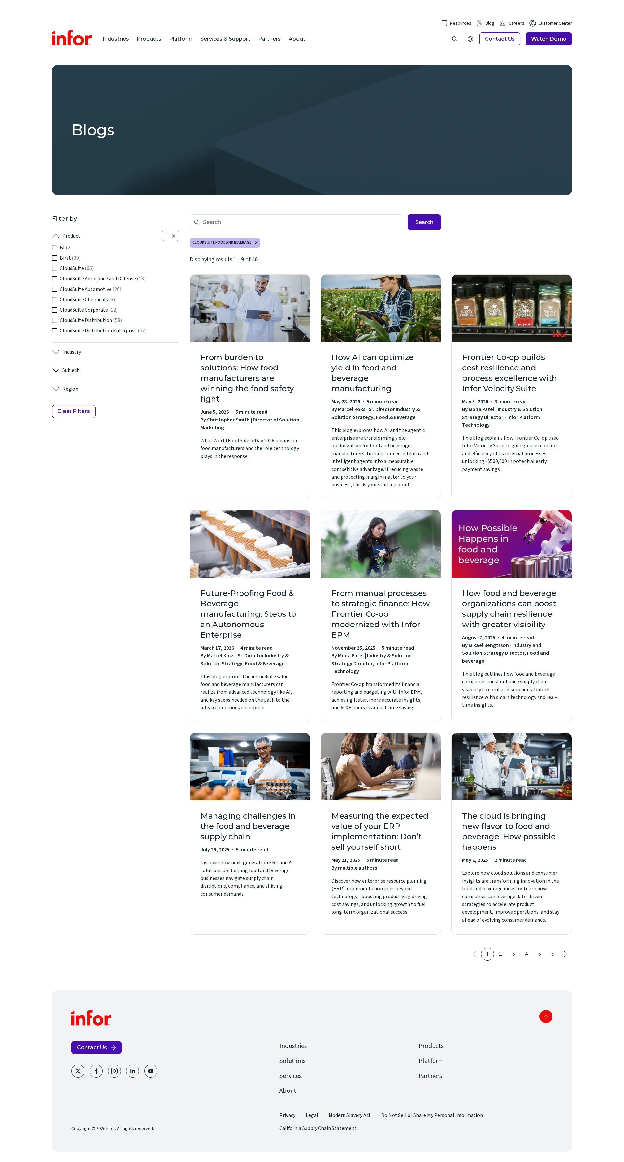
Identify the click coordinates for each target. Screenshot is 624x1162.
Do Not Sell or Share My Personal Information (432, 1115)
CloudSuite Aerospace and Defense (103, 278)
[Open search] (454, 38)
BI (66, 247)
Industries (116, 39)
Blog (490, 23)
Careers (516, 23)
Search (424, 222)
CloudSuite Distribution (91, 320)
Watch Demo (548, 39)
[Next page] (565, 954)
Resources (460, 23)
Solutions (293, 1060)
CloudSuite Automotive (90, 289)
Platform (181, 39)
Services (291, 1075)
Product (71, 235)
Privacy (287, 1115)
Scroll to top (546, 1016)
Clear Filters (74, 411)
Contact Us (500, 39)
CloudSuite (77, 268)
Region (70, 389)
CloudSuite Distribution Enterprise (103, 330)
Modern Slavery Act (350, 1115)
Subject (70, 370)
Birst (70, 258)
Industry (71, 351)
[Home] (72, 37)
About (297, 39)
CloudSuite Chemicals (87, 299)
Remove (256, 243)
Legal (312, 1115)
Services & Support (225, 39)
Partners (269, 39)
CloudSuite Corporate (89, 310)
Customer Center (555, 23)
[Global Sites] (470, 38)
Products (149, 39)
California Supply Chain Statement (318, 1128)
